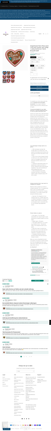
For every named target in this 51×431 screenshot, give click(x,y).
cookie (15, 397)
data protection (5, 380)
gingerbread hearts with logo (19, 390)
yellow (37, 61)
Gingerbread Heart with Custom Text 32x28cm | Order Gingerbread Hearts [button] (19, 293)
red (43, 59)
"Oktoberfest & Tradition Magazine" (18, 410)
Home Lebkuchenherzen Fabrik (18, 378)
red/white (39, 57)
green (32, 61)
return (3, 382)
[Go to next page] (32, 356)
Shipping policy (28, 428)
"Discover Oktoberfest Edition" (18, 413)
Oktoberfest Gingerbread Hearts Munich (18, 404)
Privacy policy (17, 428)
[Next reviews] (47, 269)
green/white (33, 59)
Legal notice (33, 428)
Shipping (36, 53)
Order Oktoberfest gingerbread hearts (17, 407)
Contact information (39, 428)
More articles (16, 399)
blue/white (33, 57)
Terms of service (22, 428)
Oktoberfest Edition (17, 415)
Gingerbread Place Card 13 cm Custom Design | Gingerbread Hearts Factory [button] (19, 308)
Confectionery (16, 396)
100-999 (42, 65)
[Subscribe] (33, 371)
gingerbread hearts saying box (18, 384)
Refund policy (12, 428)
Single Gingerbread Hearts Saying (18, 387)
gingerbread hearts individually (17, 381)
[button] (16, 25)
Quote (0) (50, 322)
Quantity (31, 72)
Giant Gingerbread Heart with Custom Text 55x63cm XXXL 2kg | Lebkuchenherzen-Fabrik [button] (22, 322)
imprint (3, 377)
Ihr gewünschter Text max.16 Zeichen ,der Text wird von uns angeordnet (38, 78)
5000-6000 (33, 70)
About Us (15, 401)
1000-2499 (33, 67)
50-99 (37, 65)
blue (39, 59)
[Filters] (45, 281)
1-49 (32, 65)
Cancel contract (5, 2)
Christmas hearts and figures (19, 394)
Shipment (4, 384)
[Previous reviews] (31, 269)
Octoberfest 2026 (17, 392)
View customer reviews (35, 263)
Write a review (37, 280)
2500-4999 (40, 67)
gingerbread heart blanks (18, 389)
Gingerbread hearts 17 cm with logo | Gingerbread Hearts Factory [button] (17, 337)
